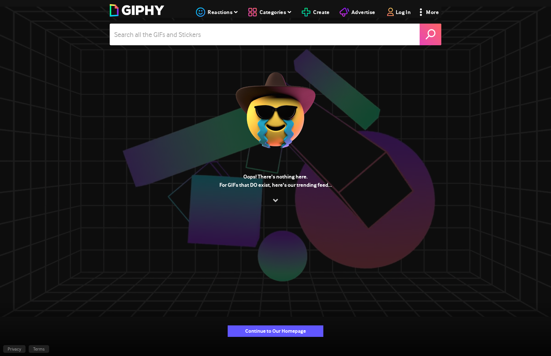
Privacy (14, 349)
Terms (39, 349)
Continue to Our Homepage (275, 331)
